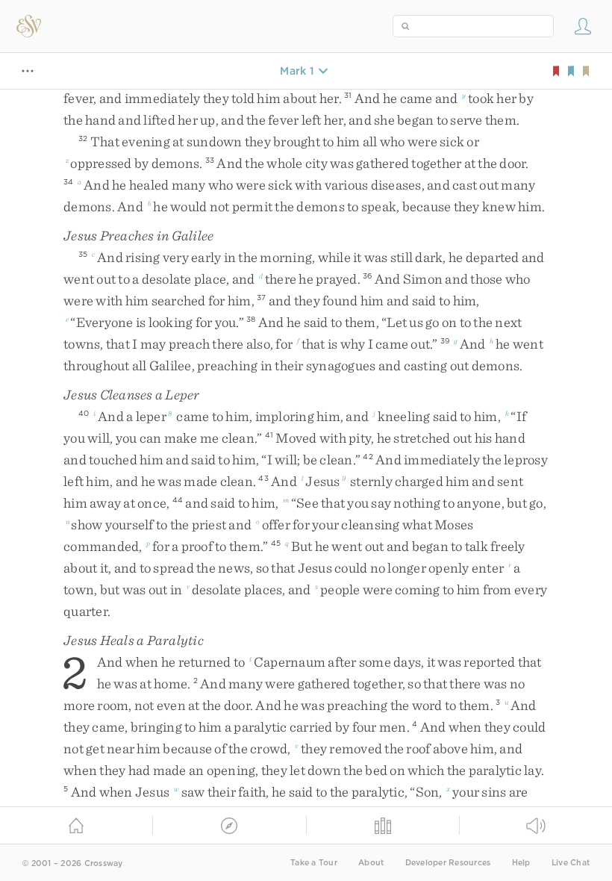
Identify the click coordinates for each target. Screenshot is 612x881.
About (371, 863)
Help (521, 863)
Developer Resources (448, 863)
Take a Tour (313, 863)
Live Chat (571, 863)
